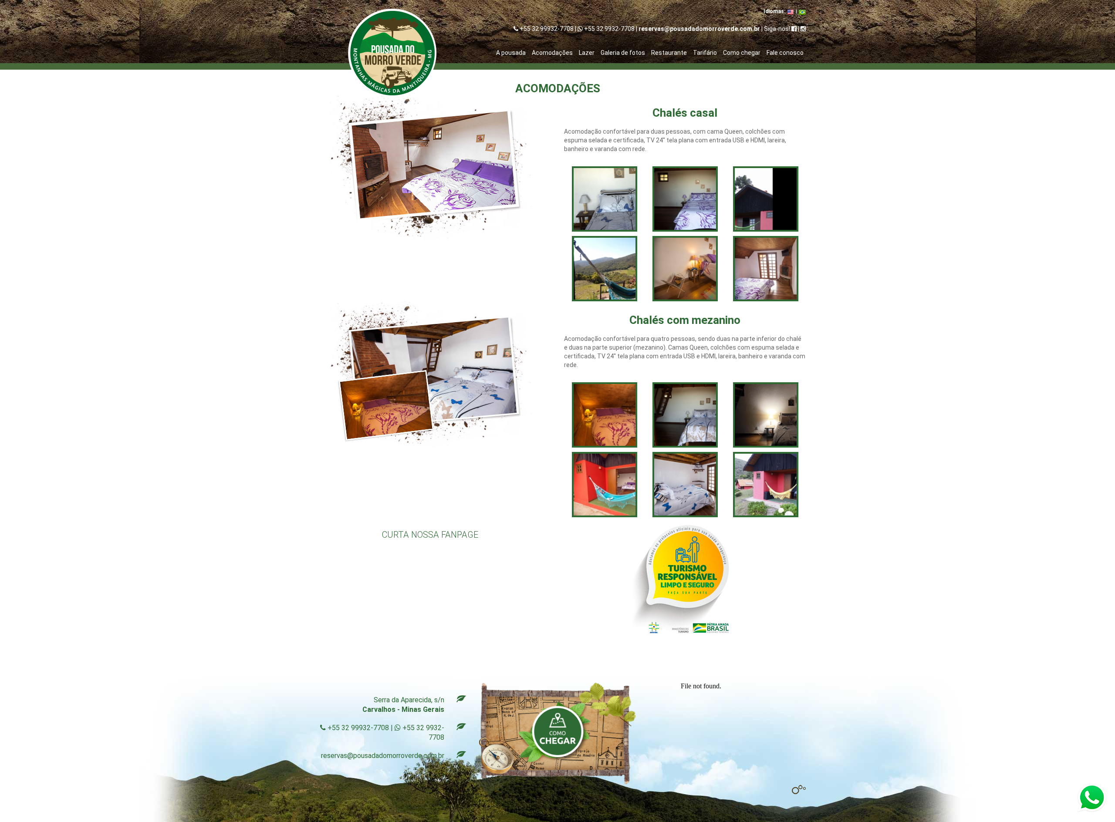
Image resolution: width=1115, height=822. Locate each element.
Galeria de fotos (623, 52)
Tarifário (705, 52)
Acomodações (552, 52)
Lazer (587, 52)
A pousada (511, 52)
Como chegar (741, 52)
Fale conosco (785, 52)
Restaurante (669, 52)
